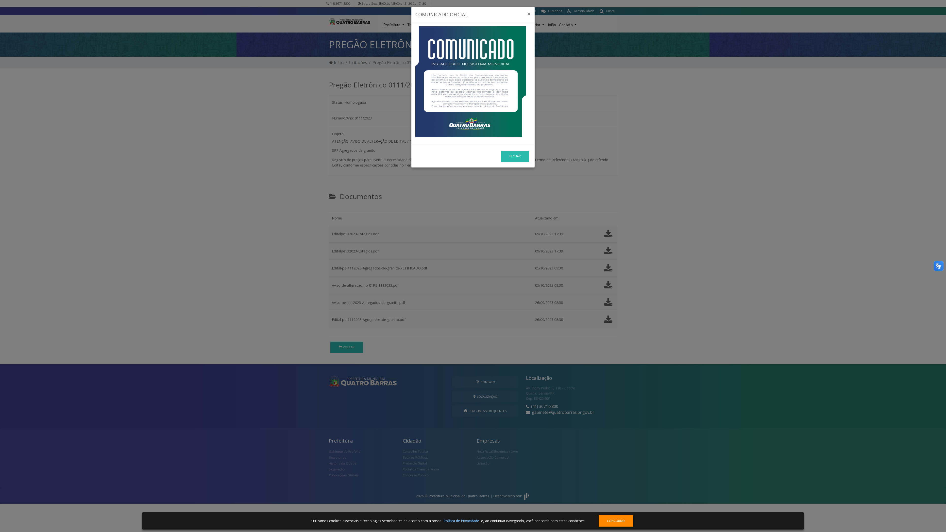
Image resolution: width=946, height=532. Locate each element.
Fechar (515, 156)
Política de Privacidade (461, 520)
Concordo (616, 520)
